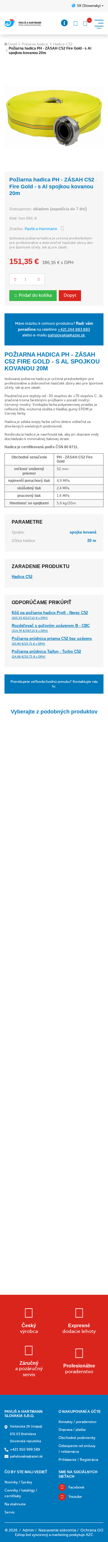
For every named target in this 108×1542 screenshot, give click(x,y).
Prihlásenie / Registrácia (78, 1460)
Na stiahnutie (15, 1504)
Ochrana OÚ (91, 1530)
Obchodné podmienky (76, 1438)
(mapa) (36, 1426)
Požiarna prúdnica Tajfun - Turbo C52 (46, 653)
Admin (28, 1530)
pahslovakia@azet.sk (66, 335)
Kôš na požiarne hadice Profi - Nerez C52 (50, 614)
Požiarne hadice (35, 44)
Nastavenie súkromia (57, 1530)
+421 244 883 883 (74, 329)
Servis (9, 1512)
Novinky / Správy (18, 1482)
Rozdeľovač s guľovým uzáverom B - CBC (51, 627)
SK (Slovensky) (89, 6)
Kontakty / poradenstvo (77, 1422)
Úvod (12, 44)
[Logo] (22, 23)
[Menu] (65, 23)
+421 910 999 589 (25, 1449)
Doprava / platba (72, 1430)
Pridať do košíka (35, 295)
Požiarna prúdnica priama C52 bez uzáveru (52, 640)
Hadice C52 (63, 44)
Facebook (76, 1487)
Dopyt (70, 295)
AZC (89, 1534)
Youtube (75, 1497)
